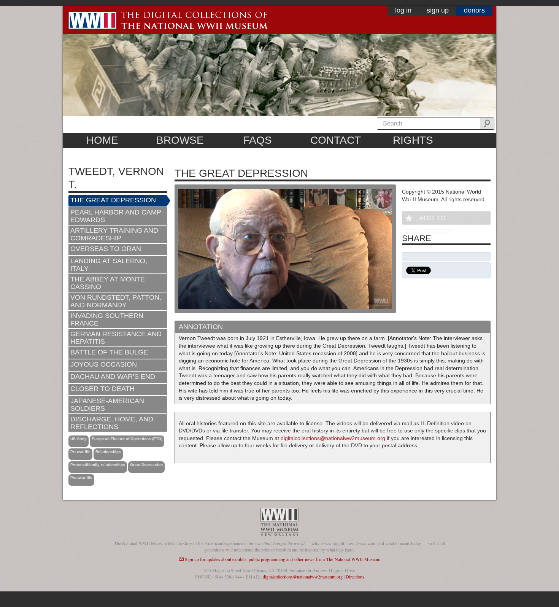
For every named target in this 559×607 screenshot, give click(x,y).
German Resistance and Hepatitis (116, 337)
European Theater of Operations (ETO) (127, 439)
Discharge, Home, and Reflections (111, 423)
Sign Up (438, 10)
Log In (403, 10)
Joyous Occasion (103, 364)
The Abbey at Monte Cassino (107, 283)
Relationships (108, 452)
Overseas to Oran (105, 249)
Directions (355, 577)
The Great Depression (113, 200)
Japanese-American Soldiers (107, 404)
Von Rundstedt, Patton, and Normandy (115, 301)
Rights (413, 140)
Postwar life (81, 477)
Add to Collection (428, 219)
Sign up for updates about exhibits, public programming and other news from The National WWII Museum (282, 559)
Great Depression (146, 464)
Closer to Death (102, 388)
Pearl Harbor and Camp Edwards (115, 216)
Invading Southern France (106, 319)
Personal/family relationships (97, 464)
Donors (474, 10)
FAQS (257, 140)
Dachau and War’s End (112, 376)
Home (102, 140)
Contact (335, 140)
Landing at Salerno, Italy (108, 264)
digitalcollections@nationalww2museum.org (333, 438)
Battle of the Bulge (109, 352)
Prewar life (80, 452)
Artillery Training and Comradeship (114, 234)
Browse (180, 140)
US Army (78, 439)
